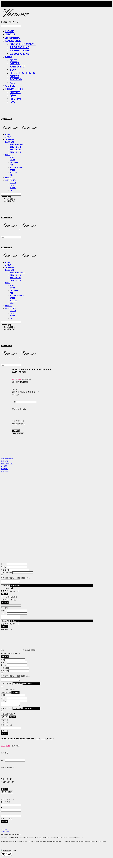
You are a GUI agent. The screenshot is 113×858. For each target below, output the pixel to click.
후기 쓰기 (5, 602)
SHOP (9, 57)
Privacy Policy (5, 831)
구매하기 (5, 733)
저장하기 (5, 594)
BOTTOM (16, 79)
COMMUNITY (14, 89)
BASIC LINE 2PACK (23, 44)
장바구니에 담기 (7, 792)
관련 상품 (4, 471)
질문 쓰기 (5, 657)
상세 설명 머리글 (7, 458)
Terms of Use (4, 829)
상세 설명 (4, 461)
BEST (13, 60)
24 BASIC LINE (20, 50)
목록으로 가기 (6, 692)
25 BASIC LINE (19, 47)
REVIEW (15, 98)
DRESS (14, 76)
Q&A (13, 95)
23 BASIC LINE (19, 53)
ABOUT (10, 34)
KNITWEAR (17, 66)
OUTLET (11, 85)
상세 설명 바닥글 (7, 463)
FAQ (12, 101)
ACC (12, 82)
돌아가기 (5, 717)
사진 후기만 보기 (10, 597)
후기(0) (4, 466)
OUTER (15, 63)
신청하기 (5, 821)
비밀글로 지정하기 (8, 689)
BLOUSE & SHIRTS (22, 73)
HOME (9, 31)
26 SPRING (12, 37)
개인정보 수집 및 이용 (9, 578)
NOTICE (15, 92)
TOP (13, 69)
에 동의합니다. (15, 578)
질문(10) (4, 469)
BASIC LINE (13, 40)
